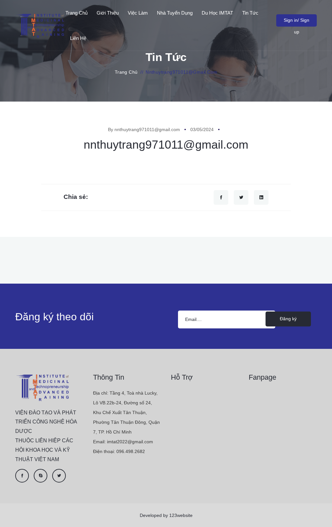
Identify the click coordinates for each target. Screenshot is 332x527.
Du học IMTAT (217, 13)
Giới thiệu (108, 13)
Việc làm (138, 13)
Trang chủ (76, 13)
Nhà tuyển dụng (175, 13)
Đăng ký (288, 318)
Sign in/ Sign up (296, 22)
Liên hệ (78, 38)
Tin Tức (250, 13)
